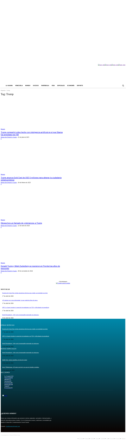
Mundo (3, 129)
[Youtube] (124, 43)
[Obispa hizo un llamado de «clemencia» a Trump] (33, 204)
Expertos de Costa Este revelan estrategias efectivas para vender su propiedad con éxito (25, 293)
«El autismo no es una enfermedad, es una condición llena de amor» (20, 300)
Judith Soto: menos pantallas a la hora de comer (14, 360)
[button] (123, 85)
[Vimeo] (122, 43)
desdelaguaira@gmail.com (13, 426)
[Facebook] (114, 43)
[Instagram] (116, 43)
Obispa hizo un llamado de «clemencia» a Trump (21, 223)
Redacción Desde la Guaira (9, 137)
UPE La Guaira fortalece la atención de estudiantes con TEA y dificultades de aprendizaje (25, 307)
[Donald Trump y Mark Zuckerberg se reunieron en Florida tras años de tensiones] (33, 248)
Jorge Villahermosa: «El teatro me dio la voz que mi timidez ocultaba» (20, 367)
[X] (119, 43)
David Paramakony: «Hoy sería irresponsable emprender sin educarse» (20, 315)
